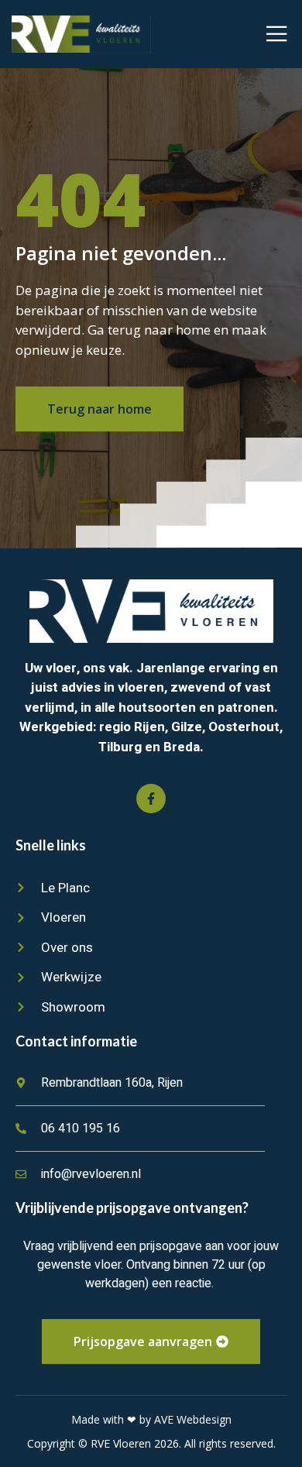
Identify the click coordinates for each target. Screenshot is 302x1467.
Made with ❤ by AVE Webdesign (151, 1419)
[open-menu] (276, 34)
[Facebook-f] (151, 798)
